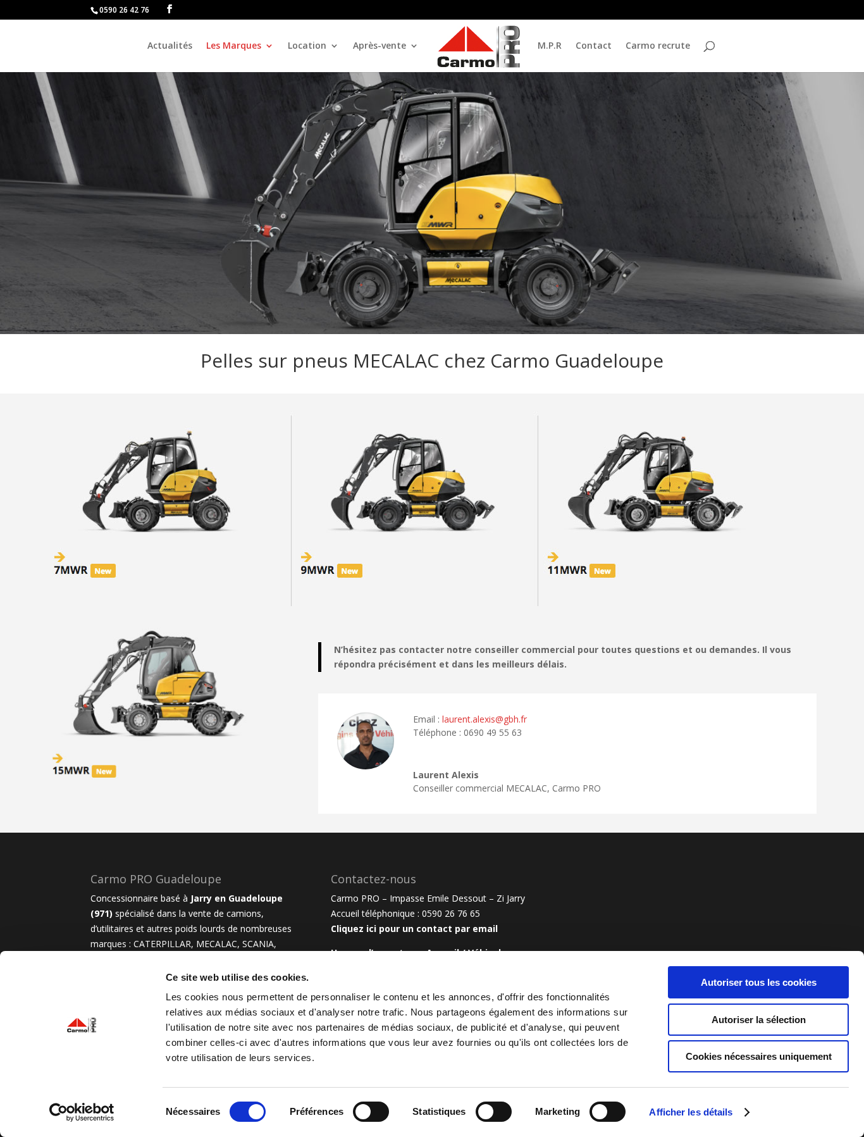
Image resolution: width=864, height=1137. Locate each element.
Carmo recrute (658, 46)
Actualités (169, 46)
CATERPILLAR (162, 944)
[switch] (371, 1112)
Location (307, 46)
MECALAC (216, 944)
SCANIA (258, 944)
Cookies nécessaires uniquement (759, 1056)
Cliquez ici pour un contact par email (414, 929)
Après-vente (379, 46)
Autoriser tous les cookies (759, 982)
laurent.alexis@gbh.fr (484, 719)
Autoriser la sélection (759, 1019)
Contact (594, 46)
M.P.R (550, 46)
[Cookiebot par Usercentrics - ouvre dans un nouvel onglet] (82, 1112)
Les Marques (233, 46)
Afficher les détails (690, 1112)
